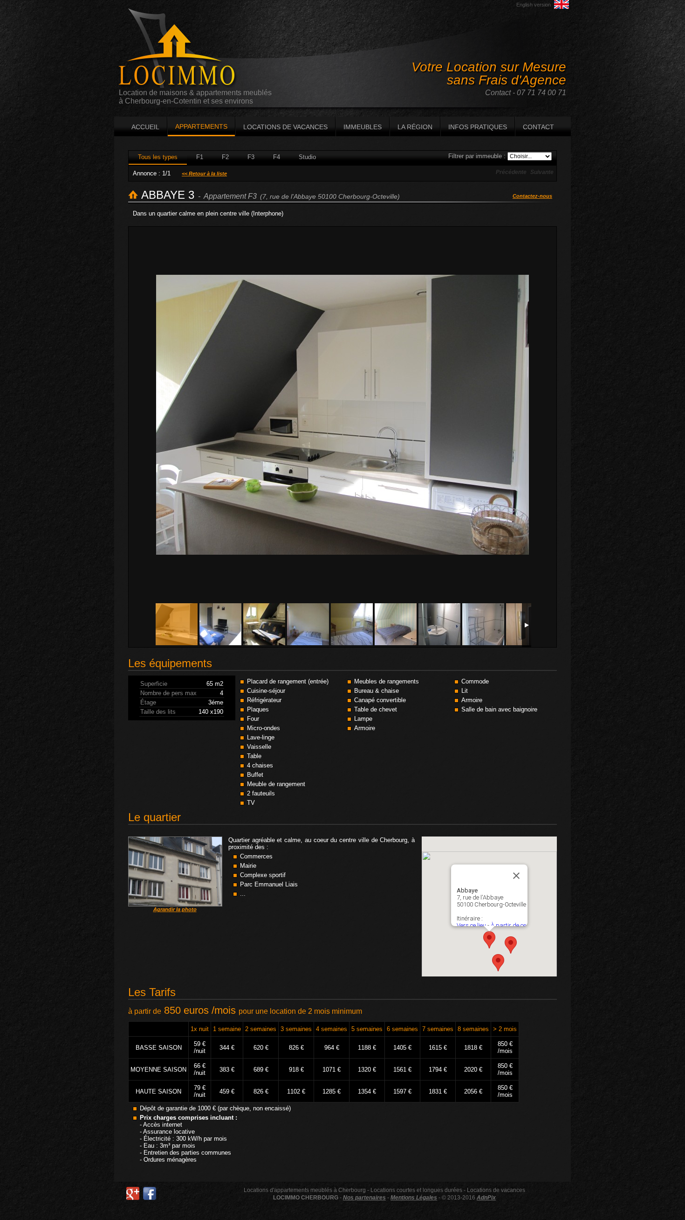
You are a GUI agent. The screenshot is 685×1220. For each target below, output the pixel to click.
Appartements (201, 126)
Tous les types (158, 156)
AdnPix (486, 1197)
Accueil (145, 127)
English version (533, 4)
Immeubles (362, 127)
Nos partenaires (364, 1197)
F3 (250, 156)
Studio (307, 156)
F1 (199, 156)
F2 (225, 156)
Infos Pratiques (477, 127)
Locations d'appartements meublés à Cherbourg (305, 1190)
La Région (414, 127)
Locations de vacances (285, 127)
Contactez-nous (532, 196)
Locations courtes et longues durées (416, 1190)
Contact (538, 127)
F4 (276, 156)
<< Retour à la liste (204, 173)
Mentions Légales (413, 1197)
